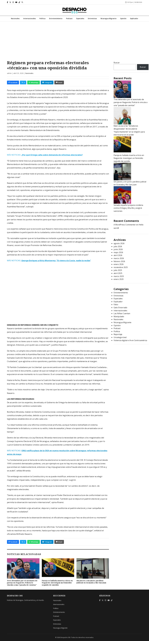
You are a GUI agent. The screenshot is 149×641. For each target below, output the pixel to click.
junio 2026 (118, 249)
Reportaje (118, 334)
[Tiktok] (19, 2)
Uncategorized (120, 337)
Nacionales (15, 18)
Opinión (123, 18)
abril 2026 (118, 255)
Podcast (69, 18)
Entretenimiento (55, 18)
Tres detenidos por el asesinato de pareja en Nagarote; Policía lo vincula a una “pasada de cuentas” (22, 582)
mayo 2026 (118, 252)
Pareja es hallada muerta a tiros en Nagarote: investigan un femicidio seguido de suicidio (57, 582)
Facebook (13, 82)
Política (42, 18)
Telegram (48, 82)
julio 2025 (118, 270)
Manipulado (119, 316)
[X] (10, 2)
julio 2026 (118, 246)
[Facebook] (7, 2)
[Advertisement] (74, 39)
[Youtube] (16, 2)
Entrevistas (92, 18)
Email (60, 82)
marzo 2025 (119, 276)
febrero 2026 (119, 261)
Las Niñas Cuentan (122, 313)
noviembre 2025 (121, 267)
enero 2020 (119, 279)
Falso (116, 304)
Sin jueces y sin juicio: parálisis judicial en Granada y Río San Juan (91, 581)
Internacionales (29, 18)
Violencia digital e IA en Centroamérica (130, 340)
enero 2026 (119, 264)
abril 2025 (118, 273)
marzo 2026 (119, 258)
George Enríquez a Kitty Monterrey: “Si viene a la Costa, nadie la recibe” (56, 260)
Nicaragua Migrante (108, 18)
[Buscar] (22, 2)
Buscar (117, 62)
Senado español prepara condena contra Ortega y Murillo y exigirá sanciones (128, 208)
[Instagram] (13, 2)
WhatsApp (34, 82)
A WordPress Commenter (125, 224)
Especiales (80, 18)
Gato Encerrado (120, 307)
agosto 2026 (119, 243)
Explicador (134, 18)
